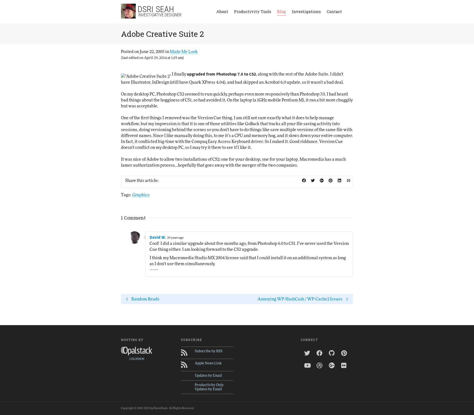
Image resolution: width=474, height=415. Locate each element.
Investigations (306, 11)
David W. (158, 237)
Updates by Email (208, 375)
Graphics (141, 195)
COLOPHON (136, 359)
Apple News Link (208, 363)
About (222, 11)
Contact (334, 11)
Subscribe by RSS (208, 351)
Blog (281, 11)
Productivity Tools (252, 11)
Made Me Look (184, 52)
